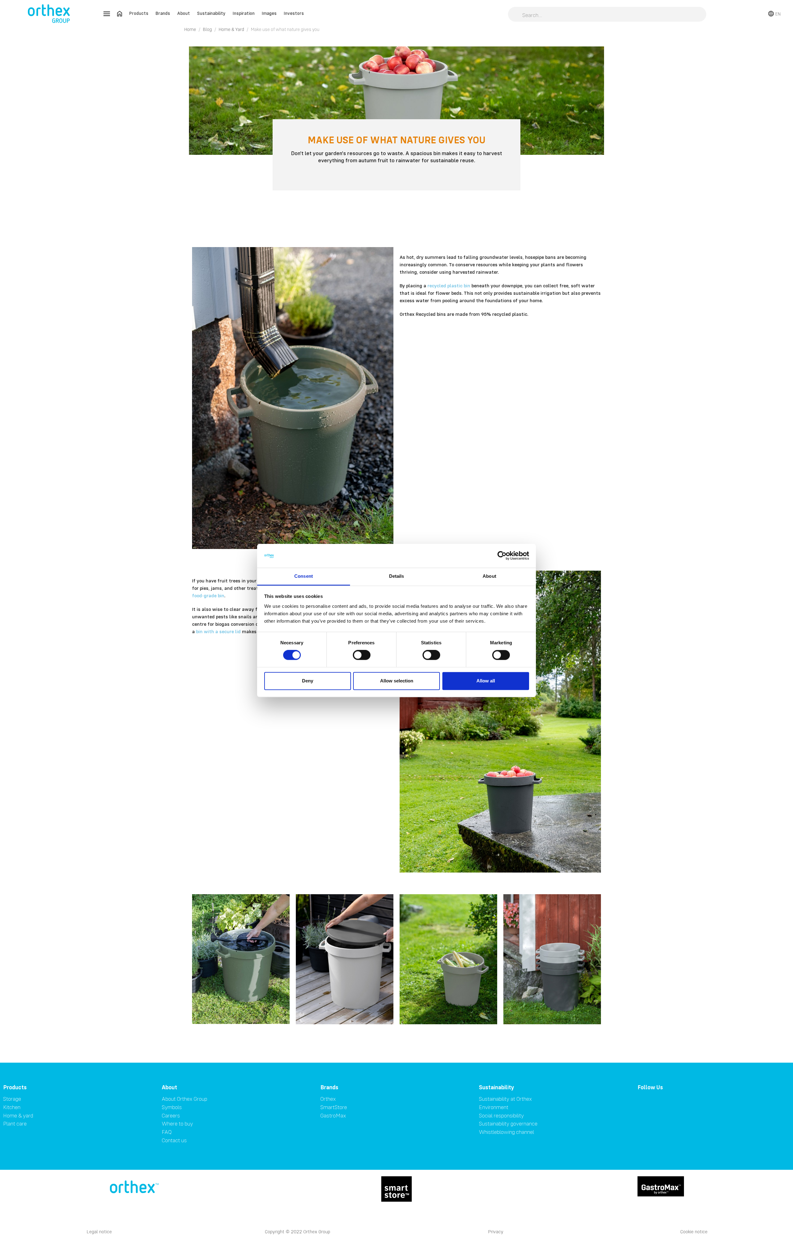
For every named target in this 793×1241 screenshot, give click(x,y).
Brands (163, 13)
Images (269, 13)
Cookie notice (694, 1231)
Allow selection (396, 680)
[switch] (361, 655)
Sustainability (211, 13)
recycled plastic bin (448, 285)
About (183, 13)
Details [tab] (396, 576)
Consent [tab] (303, 576)
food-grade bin (208, 595)
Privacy (495, 1231)
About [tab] (489, 576)
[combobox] (607, 15)
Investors (294, 13)
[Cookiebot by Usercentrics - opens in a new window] (502, 555)
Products (138, 13)
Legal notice (99, 1231)
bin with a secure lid (218, 631)
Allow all (485, 680)
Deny (307, 680)
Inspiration (244, 13)
